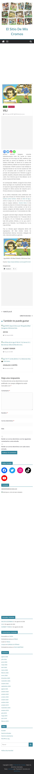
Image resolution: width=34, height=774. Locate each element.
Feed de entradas (6, 733)
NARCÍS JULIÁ (7, 312)
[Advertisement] (17, 61)
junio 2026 (4, 662)
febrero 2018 (4, 721)
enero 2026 (4, 675)
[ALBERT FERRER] (17, 342)
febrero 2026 (4, 673)
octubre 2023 (5, 694)
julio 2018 (4, 713)
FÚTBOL (5, 106)
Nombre (4, 413)
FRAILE (16, 639)
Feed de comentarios (7, 736)
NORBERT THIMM (6, 627)
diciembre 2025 (5, 678)
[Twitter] (7, 151)
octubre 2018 (5, 710)
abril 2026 (4, 667)
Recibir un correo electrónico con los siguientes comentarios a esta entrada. (16, 440)
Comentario (5, 391)
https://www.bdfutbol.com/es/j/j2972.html (19, 262)
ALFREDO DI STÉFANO (13, 644)
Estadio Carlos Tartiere (9, 199)
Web (2, 429)
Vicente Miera (23, 203)
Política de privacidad (7, 750)
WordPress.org (5, 738)
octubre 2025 (5, 683)
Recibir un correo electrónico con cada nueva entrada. (15, 448)
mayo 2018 (4, 716)
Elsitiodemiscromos (20, 114)
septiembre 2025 (6, 686)
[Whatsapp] (14, 151)
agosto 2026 (4, 656)
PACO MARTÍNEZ (18, 647)
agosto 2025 (4, 689)
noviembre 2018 (5, 707)
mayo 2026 (4, 664)
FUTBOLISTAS (11, 106)
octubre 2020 (5, 702)
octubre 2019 (5, 705)
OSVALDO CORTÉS (10, 365)
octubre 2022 (5, 697)
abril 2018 (4, 718)
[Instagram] (11, 151)
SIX (2, 624)
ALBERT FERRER (9, 348)
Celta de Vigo (26, 199)
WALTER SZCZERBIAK (7, 621)
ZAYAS (5, 332)
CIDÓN (11, 636)
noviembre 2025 (5, 681)
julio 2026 (4, 659)
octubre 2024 (5, 691)
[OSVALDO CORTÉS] (17, 359)
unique (3, 644)
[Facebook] (4, 151)
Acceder (3, 730)
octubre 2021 (5, 699)
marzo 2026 (4, 670)
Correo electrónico (7, 421)
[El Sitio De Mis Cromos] (3, 41)
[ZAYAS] (17, 326)
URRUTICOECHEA (25, 316)
